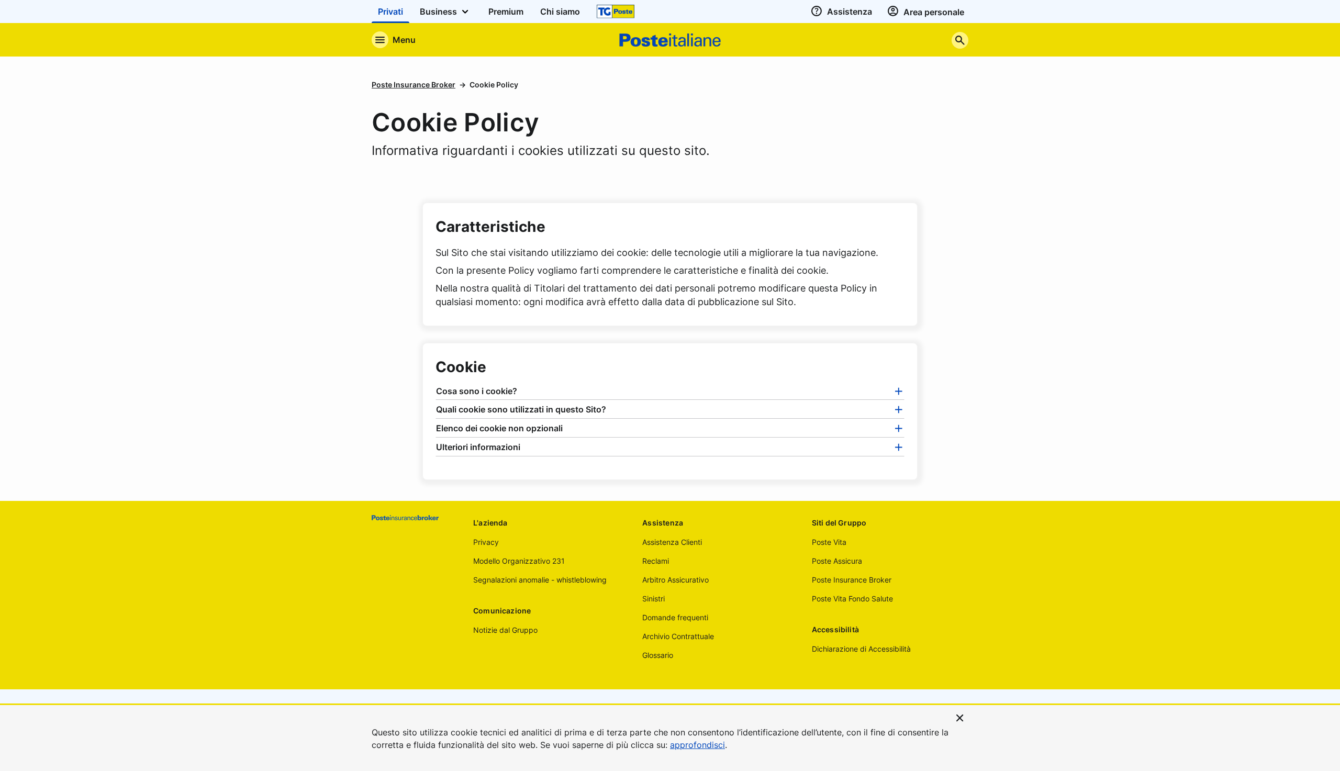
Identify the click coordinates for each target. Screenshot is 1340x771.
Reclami (655, 560)
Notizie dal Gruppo (505, 629)
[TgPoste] (615, 11)
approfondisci (697, 745)
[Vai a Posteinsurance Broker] (414, 517)
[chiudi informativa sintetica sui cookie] (960, 717)
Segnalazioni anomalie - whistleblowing (540, 579)
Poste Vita (829, 542)
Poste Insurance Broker (413, 84)
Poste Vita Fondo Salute (852, 598)
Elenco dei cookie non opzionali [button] (499, 428)
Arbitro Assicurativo (675, 579)
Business (439, 11)
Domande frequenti (675, 617)
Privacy (486, 542)
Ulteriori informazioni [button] (478, 447)
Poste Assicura (837, 560)
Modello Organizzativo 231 (519, 560)
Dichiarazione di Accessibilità (861, 648)
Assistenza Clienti (672, 542)
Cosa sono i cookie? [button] (476, 391)
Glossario (657, 655)
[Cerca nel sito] (960, 40)
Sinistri (653, 598)
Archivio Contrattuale (678, 636)
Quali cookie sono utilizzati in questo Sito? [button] (521, 409)
